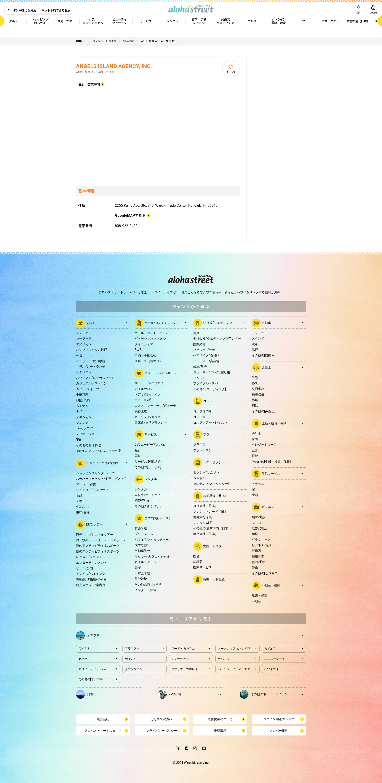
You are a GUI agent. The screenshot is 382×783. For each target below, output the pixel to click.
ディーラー (259, 333)
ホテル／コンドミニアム (152, 333)
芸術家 (256, 550)
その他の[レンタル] (148, 506)
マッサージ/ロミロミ (149, 383)
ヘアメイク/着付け (206, 355)
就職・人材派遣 (214, 579)
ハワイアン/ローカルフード (95, 378)
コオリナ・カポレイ (184, 669)
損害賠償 (258, 394)
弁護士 (266, 367)
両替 (138, 456)
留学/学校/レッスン (158, 518)
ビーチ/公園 (84, 568)
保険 (255, 439)
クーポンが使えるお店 (21, 10)
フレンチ (82, 422)
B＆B (138, 349)
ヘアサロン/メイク (148, 394)
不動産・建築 (271, 585)
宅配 (79, 439)
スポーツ (82, 501)
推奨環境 (220, 730)
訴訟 (255, 377)
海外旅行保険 (202, 517)
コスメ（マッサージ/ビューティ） (158, 405)
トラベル (258, 483)
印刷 (255, 534)
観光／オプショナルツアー (94, 534)
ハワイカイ (271, 669)
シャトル (199, 478)
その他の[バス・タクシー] (211, 483)
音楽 (138, 567)
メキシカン (84, 417)
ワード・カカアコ (183, 648)
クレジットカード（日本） (211, 511)
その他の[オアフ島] (90, 679)
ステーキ (82, 333)
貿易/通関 (258, 562)
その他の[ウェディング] (209, 389)
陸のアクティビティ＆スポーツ (97, 545)
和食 (79, 355)
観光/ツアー (94, 524)
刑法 (255, 405)
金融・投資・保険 (274, 423)
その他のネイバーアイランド (271, 694)
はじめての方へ (161, 719)
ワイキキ (84, 648)
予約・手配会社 (145, 355)
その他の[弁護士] (263, 411)
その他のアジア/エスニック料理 (98, 451)
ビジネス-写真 (261, 545)
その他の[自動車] (263, 355)
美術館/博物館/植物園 (91, 579)
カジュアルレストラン (91, 383)
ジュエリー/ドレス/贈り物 (211, 372)
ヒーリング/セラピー (149, 417)
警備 (255, 567)
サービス (151, 434)
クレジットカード (264, 444)
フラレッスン (202, 450)
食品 (79, 495)
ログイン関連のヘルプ (278, 719)
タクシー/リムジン (206, 472)
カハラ (82, 659)
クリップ (230, 72)
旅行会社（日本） (205, 506)
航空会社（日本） (205, 534)
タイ (79, 411)
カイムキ (131, 659)
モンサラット (180, 659)
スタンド (258, 338)
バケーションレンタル (150, 338)
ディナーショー (87, 434)
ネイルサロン (144, 389)
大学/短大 (141, 545)
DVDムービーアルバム (150, 444)
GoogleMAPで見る (130, 215)
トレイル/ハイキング (90, 573)
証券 (255, 450)
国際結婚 (199, 344)
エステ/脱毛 (143, 400)
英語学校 (141, 528)
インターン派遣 (145, 590)
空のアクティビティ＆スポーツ (97, 551)
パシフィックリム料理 (91, 349)
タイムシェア (144, 344)
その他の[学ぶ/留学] (148, 584)
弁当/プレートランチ (90, 366)
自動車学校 (142, 550)
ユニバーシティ (274, 659)
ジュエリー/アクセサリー (93, 490)
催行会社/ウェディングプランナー (217, 338)
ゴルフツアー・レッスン (210, 422)
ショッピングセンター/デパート (98, 473)
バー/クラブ (84, 428)
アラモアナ (132, 648)
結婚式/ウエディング (217, 323)
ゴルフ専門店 (202, 411)
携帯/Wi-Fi (142, 500)
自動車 (266, 323)
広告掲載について (220, 719)
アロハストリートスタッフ (103, 730)
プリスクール (144, 534)
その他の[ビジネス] (265, 573)
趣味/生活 (83, 512)
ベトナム (82, 406)
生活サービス (271, 473)
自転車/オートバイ (148, 495)
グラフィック (261, 539)
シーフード (84, 338)
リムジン (199, 378)
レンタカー (142, 489)
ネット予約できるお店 (56, 10)
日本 (90, 694)
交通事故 (258, 389)
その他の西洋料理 (88, 445)
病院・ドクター (214, 546)
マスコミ (258, 523)
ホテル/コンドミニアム (161, 323)
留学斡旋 (141, 579)
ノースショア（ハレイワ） (235, 648)
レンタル (151, 479)
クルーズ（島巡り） (148, 361)
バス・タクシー (214, 462)
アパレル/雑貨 (86, 484)
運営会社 (103, 719)
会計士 (256, 433)
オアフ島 (93, 635)
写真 (196, 333)
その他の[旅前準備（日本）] (212, 528)
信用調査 (258, 556)
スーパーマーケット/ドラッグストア (101, 478)
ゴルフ (207, 401)
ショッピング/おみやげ (102, 462)
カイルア (270, 648)
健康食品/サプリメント (151, 422)
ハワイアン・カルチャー (152, 539)
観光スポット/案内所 (90, 585)
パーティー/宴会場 (206, 361)
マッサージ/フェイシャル (152, 556)
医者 (196, 556)
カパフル (223, 659)
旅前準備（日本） (215, 495)
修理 (255, 349)
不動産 (256, 601)
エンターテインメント (91, 562)
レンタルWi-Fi (202, 523)
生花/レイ (83, 506)
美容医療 (141, 411)
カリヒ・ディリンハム (93, 669)
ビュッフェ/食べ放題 (90, 361)
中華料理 (82, 394)
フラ (206, 434)
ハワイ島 (175, 694)
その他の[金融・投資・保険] (271, 461)
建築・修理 (259, 595)
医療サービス (202, 567)
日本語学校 (142, 573)
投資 (255, 456)
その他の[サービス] (148, 467)
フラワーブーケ (204, 349)
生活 (255, 495)
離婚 (255, 400)
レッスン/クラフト (89, 557)
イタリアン (84, 372)
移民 (255, 383)
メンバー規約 (278, 730)
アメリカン (84, 344)
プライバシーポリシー (161, 730)
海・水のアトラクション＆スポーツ (101, 540)
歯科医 (197, 561)
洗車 (255, 344)
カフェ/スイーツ (87, 389)
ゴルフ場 (199, 417)
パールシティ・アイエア (234, 669)
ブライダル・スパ (205, 383)
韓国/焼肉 (83, 400)
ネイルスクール (145, 562)
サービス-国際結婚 (147, 461)
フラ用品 (199, 444)
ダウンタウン (134, 669)
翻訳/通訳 (258, 517)
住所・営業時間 (89, 84)
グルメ (90, 323)
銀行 (138, 450)
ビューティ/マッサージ (161, 373)
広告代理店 (259, 528)
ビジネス (268, 507)
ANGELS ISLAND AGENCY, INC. (114, 66)
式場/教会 (200, 366)
